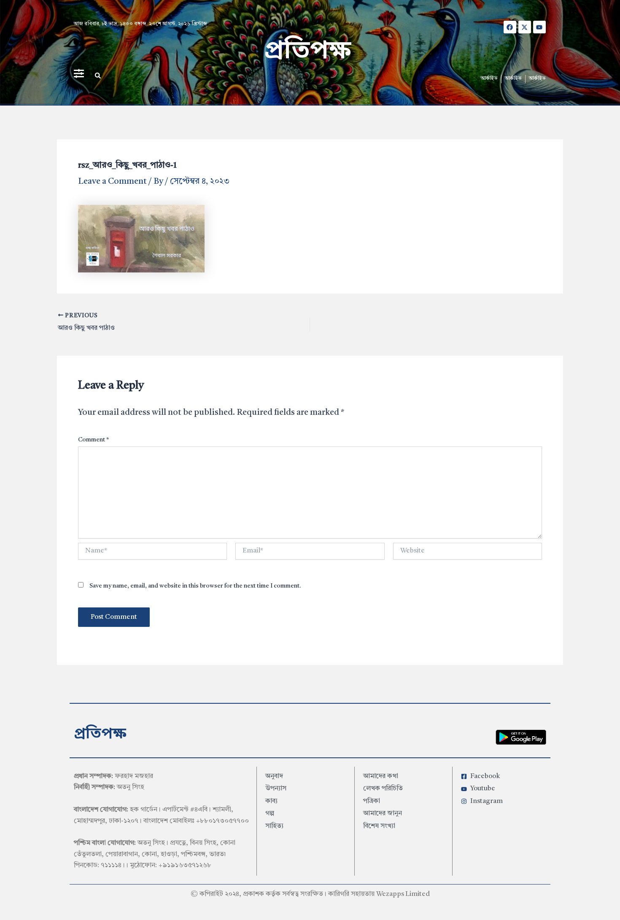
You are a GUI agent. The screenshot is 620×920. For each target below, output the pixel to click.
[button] (97, 75)
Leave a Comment (112, 181)
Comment (93, 440)
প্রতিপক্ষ (307, 51)
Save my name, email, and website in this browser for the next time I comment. (195, 586)
